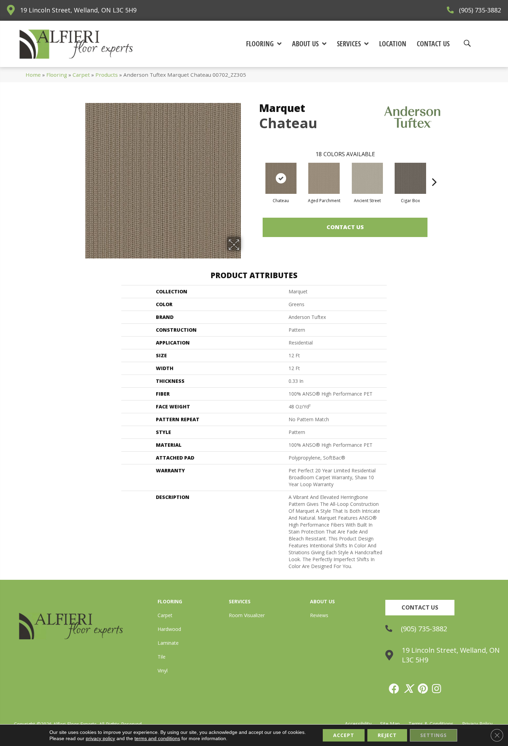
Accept (343, 735)
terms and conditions (157, 738)
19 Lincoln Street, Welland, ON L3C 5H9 (78, 10)
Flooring (56, 74)
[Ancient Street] (367, 178)
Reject (387, 735)
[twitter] (408, 688)
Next (434, 171)
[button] (419, 607)
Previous (256, 171)
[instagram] (437, 688)
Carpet (81, 74)
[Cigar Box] (410, 178)
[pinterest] (423, 688)
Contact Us (345, 227)
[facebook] (394, 688)
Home (33, 74)
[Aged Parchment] (324, 178)
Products (106, 74)
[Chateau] (281, 178)
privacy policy (100, 738)
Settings (433, 735)
